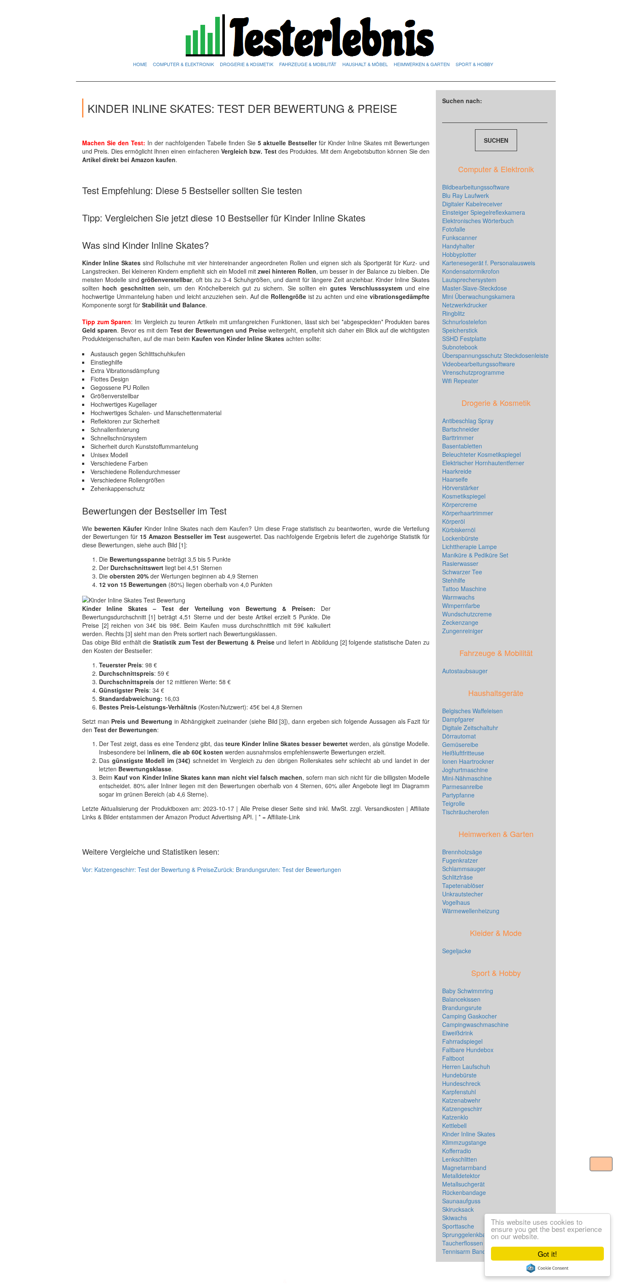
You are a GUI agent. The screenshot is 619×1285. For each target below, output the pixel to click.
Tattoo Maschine (464, 588)
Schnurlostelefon (464, 321)
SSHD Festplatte (464, 338)
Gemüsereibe (460, 744)
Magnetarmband (464, 1167)
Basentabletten (462, 446)
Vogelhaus (456, 902)
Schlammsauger (464, 868)
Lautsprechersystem (469, 279)
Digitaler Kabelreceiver (472, 204)
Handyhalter (458, 246)
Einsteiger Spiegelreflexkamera (483, 212)
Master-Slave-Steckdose (474, 288)
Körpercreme (459, 504)
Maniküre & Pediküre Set (475, 555)
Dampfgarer (458, 719)
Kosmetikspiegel (464, 496)
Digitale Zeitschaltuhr (470, 727)
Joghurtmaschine (465, 769)
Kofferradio (456, 1150)
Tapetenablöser (463, 885)
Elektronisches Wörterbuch (478, 220)
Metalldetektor (461, 1175)
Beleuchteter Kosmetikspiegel (481, 454)
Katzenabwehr (461, 1100)
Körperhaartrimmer (467, 513)
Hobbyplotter (459, 254)
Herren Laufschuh (466, 1066)
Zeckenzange (460, 622)
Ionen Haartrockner (468, 761)
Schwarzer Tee (462, 572)
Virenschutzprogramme (473, 372)
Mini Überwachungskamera (478, 296)
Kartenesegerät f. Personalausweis (488, 263)
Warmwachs (458, 597)
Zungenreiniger (462, 631)
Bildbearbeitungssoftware (476, 187)
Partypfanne (458, 795)
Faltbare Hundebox (468, 1049)
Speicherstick (460, 330)
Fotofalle (453, 229)
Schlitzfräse (457, 877)
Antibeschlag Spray (468, 420)
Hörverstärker (460, 487)
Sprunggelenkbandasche (475, 1234)
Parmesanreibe (462, 786)
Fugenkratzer (460, 860)
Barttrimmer (458, 437)
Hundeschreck (461, 1083)
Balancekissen (461, 999)
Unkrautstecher (462, 894)
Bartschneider (460, 429)
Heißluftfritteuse (463, 753)
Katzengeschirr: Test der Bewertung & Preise (148, 869)
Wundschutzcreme (467, 614)
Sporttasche (458, 1226)
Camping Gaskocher (469, 1016)
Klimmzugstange (464, 1142)
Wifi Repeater (460, 380)
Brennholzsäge (462, 852)
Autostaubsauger (465, 670)
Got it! (547, 1253)
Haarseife (455, 479)
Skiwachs (454, 1217)
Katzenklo (455, 1117)
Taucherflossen (462, 1243)
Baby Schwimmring (467, 990)
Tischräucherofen (465, 812)
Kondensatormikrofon (470, 271)
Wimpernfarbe (461, 605)
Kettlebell (454, 1125)
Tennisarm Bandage (469, 1251)
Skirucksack (458, 1209)
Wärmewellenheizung (470, 910)
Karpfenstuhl (459, 1092)
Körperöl (453, 521)
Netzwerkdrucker (464, 305)
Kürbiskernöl (458, 529)
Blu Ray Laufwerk (465, 195)
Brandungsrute (462, 1007)
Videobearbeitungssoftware (478, 364)
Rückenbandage (464, 1192)
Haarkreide (457, 471)
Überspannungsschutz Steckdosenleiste (495, 355)
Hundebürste (459, 1075)
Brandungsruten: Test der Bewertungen (277, 869)
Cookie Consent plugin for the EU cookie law (547, 1268)
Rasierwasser (460, 563)
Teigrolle (453, 803)
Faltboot (453, 1058)
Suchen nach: (462, 100)
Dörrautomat (459, 736)
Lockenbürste (460, 538)
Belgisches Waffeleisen (472, 710)
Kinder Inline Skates (468, 1134)
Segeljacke (456, 950)
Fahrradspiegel (462, 1041)
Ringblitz (453, 313)
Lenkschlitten (459, 1159)
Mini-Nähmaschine (467, 778)
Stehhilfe (453, 580)
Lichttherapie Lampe (469, 546)
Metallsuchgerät (463, 1184)
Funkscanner (459, 237)
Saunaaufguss (461, 1201)
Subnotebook (460, 347)
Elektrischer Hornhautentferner (483, 463)
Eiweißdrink (457, 1033)
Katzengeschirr (462, 1108)
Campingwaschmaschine (475, 1024)
